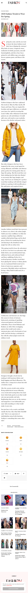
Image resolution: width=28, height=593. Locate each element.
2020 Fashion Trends (16, 425)
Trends (7, 11)
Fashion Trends (10, 426)
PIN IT (15, 81)
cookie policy (9, 585)
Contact (14, 576)
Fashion (3, 11)
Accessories (4, 550)
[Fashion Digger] (14, 3)
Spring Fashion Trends (19, 426)
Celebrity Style (18, 508)
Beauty (16, 531)
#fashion (9, 425)
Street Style (22, 552)
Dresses (25, 508)
